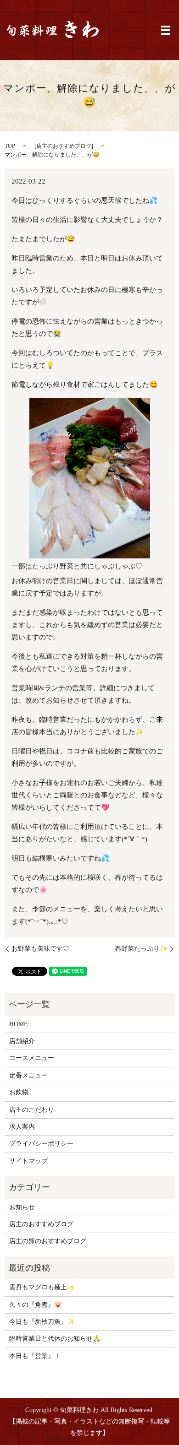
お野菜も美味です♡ (40, 948)
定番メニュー (28, 1075)
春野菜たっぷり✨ (141, 948)
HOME (18, 1024)
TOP (10, 146)
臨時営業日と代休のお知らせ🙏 (55, 1338)
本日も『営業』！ (35, 1356)
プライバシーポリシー (41, 1143)
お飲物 (18, 1092)
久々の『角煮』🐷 (35, 1304)
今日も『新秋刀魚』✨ (42, 1321)
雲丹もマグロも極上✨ (42, 1287)
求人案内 (22, 1126)
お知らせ (22, 1207)
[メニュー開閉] (165, 30)
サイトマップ (28, 1161)
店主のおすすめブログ (63, 146)
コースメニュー (31, 1058)
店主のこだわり (31, 1109)
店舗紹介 (22, 1041)
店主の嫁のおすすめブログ (47, 1241)
